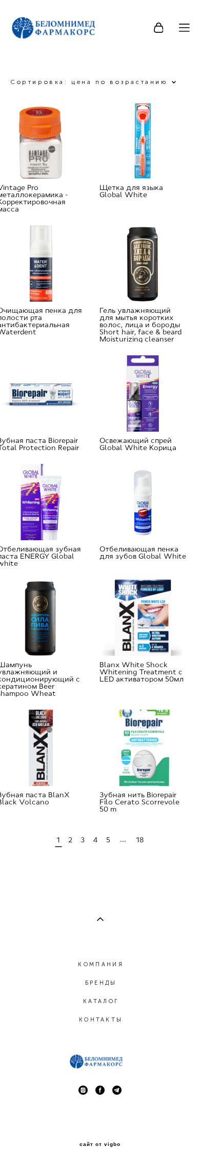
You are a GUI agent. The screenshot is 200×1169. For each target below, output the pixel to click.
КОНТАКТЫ (101, 1019)
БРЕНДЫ (101, 983)
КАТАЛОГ (100, 1001)
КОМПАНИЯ (100, 964)
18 (140, 839)
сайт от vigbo (100, 1144)
